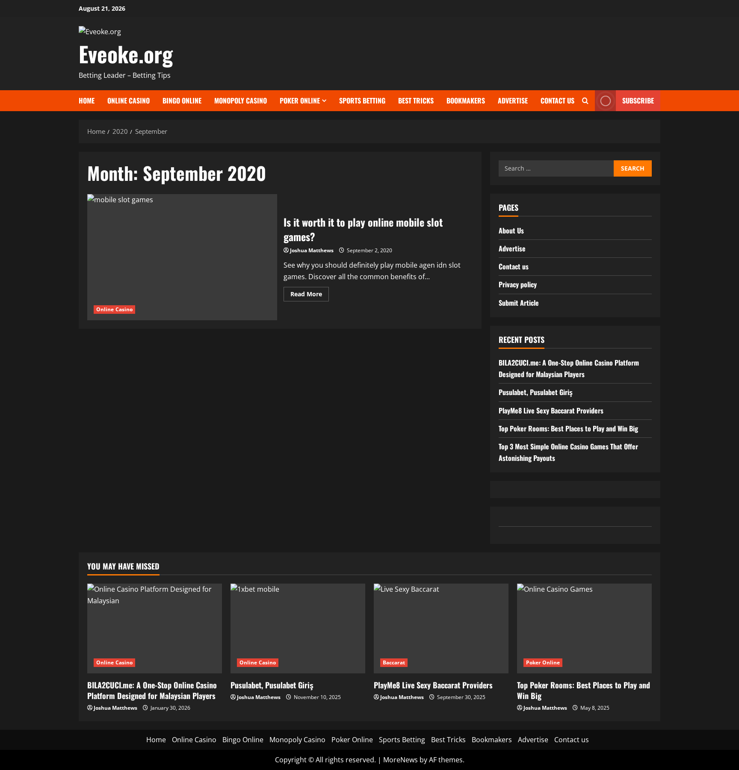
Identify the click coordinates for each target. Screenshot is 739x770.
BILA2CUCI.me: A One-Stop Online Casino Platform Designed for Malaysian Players (152, 690)
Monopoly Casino (240, 100)
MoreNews (400, 759)
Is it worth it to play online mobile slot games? (182, 257)
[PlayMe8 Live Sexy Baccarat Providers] (441, 628)
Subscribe (638, 100)
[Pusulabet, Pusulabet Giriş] (298, 628)
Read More (309, 295)
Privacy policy (518, 285)
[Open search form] (585, 100)
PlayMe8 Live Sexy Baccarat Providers (551, 410)
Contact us (557, 100)
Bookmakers (465, 100)
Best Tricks (416, 100)
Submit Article (519, 303)
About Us (511, 230)
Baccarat (394, 662)
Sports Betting (362, 100)
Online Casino (128, 100)
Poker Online (300, 100)
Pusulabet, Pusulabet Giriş (536, 392)
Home (87, 100)
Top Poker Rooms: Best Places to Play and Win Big (568, 428)
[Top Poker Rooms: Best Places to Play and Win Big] (584, 628)
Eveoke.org (126, 53)
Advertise (513, 100)
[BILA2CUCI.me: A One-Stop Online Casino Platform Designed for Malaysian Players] (154, 628)
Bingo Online (182, 100)
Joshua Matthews (312, 250)
